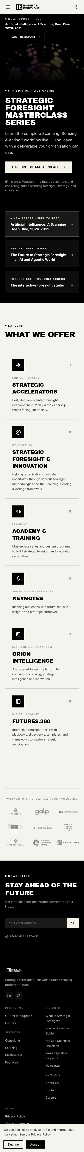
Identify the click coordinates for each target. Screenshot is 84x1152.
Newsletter (53, 1065)
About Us (52, 1083)
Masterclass (13, 1055)
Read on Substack (23, 936)
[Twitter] (18, 995)
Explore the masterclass (35, 167)
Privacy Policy (15, 1116)
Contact (51, 1090)
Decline (13, 1144)
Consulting (12, 1040)
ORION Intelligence (18, 1016)
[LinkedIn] (9, 995)
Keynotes (11, 1062)
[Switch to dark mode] (77, 7)
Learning (11, 1047)
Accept (35, 1144)
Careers (50, 1097)
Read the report (23, 36)
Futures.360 (13, 1023)
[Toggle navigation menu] (7, 6)
